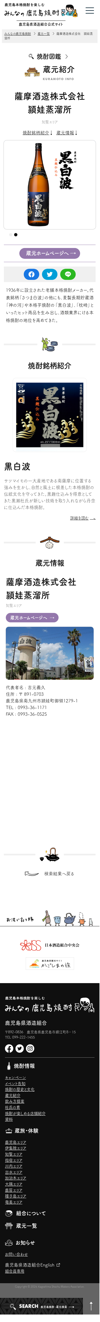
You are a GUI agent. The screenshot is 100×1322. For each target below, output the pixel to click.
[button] (10, 234)
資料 (9, 1119)
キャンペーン (15, 1077)
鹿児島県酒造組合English (29, 1265)
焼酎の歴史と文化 (20, 1089)
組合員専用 (14, 1271)
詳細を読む (79, 518)
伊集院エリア (15, 1148)
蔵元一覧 (26, 1225)
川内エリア (13, 1166)
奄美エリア (13, 1202)
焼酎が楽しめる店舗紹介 (25, 1113)
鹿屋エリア (13, 1190)
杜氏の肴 (12, 1107)
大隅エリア (13, 1184)
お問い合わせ (16, 1254)
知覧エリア (13, 1154)
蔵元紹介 (12, 1095)
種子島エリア (15, 1196)
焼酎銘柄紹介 (36, 133)
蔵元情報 (65, 133)
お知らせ (25, 1242)
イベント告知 (15, 1083)
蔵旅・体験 (26, 1130)
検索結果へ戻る (59, 873)
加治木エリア (15, 1178)
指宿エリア (13, 1160)
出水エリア (13, 1172)
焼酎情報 (24, 1065)
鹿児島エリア (15, 1142)
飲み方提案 (14, 1101)
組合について (31, 1213)
